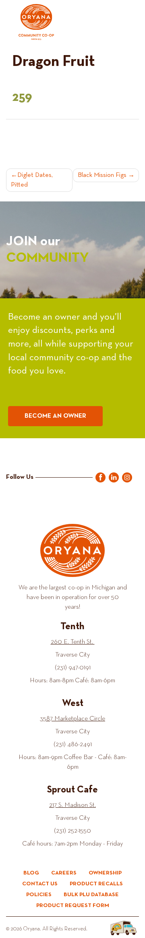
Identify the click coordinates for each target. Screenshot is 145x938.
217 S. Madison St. (72, 805)
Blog (31, 873)
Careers (64, 873)
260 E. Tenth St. (73, 642)
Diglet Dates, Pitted (32, 180)
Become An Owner (55, 416)
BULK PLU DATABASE (91, 894)
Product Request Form (72, 905)
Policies (39, 894)
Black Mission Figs (102, 175)
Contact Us (40, 884)
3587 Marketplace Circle (72, 719)
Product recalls (96, 884)
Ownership (105, 873)
